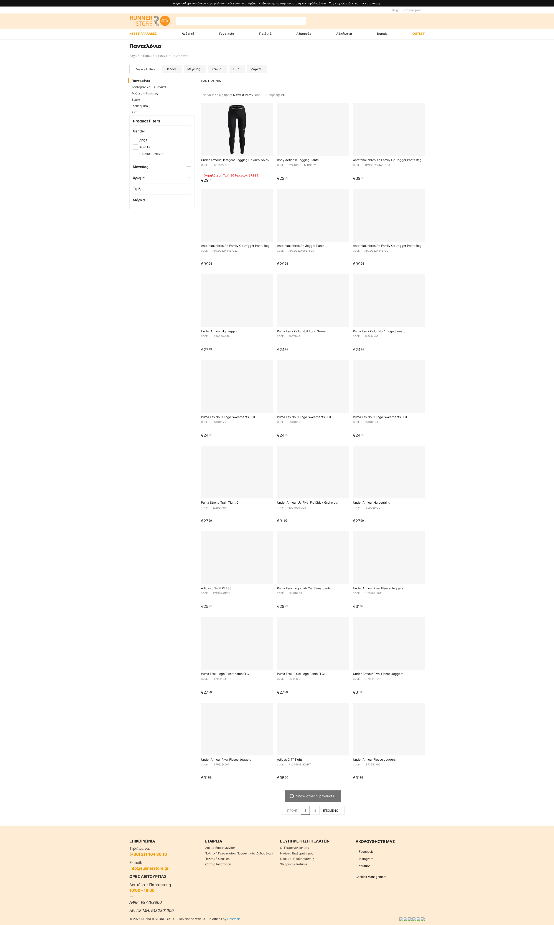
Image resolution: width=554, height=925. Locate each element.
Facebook (365, 851)
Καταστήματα (412, 10)
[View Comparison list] (378, 21)
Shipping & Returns (293, 864)
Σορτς (136, 99)
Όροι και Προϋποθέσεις (297, 859)
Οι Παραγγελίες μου (294, 847)
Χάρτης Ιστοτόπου (218, 864)
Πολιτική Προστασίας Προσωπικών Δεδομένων (239, 853)
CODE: (204, 165)
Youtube (364, 866)
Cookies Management (371, 877)
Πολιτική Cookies (217, 859)
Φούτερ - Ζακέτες (145, 93)
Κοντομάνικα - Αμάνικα (149, 87)
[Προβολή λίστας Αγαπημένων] (389, 21)
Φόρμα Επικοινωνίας (220, 847)
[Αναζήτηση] (302, 21)
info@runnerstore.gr (148, 868)
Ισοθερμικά (140, 106)
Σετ (134, 112)
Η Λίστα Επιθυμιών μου (296, 853)
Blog (395, 10)
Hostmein (234, 919)
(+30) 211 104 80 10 (148, 854)
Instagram (365, 859)
